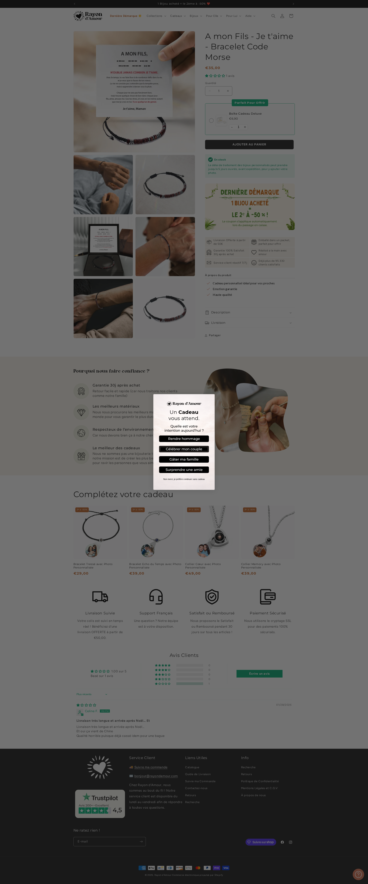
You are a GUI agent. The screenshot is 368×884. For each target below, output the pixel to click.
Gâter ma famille (184, 459)
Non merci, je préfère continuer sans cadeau (184, 479)
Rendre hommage (184, 439)
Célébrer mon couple (184, 449)
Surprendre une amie (184, 470)
